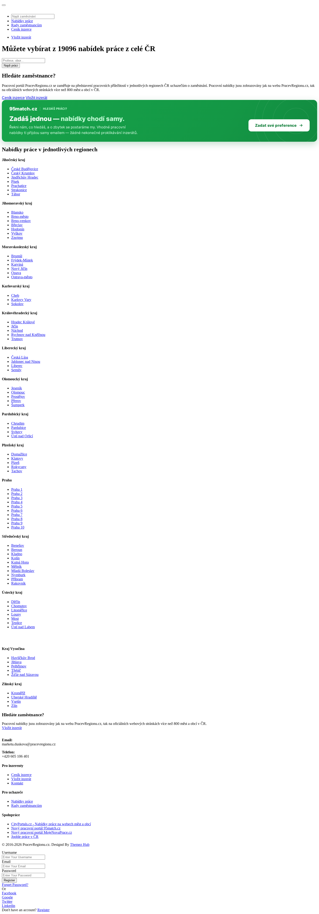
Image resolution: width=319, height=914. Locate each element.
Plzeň (15, 463)
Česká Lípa (19, 357)
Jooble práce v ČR (25, 837)
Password (9, 871)
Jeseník (16, 388)
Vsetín (16, 701)
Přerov (16, 401)
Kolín (15, 558)
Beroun (16, 550)
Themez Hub (79, 845)
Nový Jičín (19, 269)
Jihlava (16, 662)
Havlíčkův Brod (23, 658)
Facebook (9, 893)
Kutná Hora (20, 562)
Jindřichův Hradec (24, 177)
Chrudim (17, 423)
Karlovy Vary (21, 300)
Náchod (17, 330)
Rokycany (18, 467)
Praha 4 (16, 502)
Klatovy (17, 458)
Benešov (17, 545)
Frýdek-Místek (22, 260)
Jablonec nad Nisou (25, 361)
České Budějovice (24, 169)
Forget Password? (15, 885)
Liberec (16, 366)
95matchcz (23, 109)
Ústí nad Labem (23, 627)
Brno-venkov (21, 221)
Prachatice (18, 186)
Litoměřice (19, 610)
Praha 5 (16, 506)
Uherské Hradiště (24, 697)
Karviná (17, 264)
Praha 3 (16, 498)
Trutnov (17, 339)
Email (6, 862)
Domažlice (19, 454)
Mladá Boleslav (22, 571)
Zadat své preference (276, 125)
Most (15, 619)
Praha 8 (16, 519)
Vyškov (16, 233)
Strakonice (19, 190)
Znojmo (17, 238)
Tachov (16, 471)
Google (7, 897)
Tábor (15, 194)
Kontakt (17, 783)
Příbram (17, 579)
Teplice (16, 623)
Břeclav (17, 225)
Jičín (14, 326)
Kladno (16, 554)
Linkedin (8, 906)
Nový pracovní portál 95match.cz (35, 828)
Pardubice (18, 428)
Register (9, 880)
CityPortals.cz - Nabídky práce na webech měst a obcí (51, 824)
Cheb (15, 295)
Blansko (17, 212)
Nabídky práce (22, 21)
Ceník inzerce (21, 29)
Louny (16, 614)
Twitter (7, 901)
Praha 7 (16, 515)
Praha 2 (16, 494)
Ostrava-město (21, 277)
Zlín (14, 706)
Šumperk (18, 405)
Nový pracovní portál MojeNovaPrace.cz (41, 832)
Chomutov (19, 606)
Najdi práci (11, 65)
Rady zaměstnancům (26, 25)
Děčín (15, 602)
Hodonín (17, 229)
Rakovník (18, 583)
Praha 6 (16, 510)
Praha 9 (16, 523)
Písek (15, 182)
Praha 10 (17, 527)
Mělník (16, 566)
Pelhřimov (18, 666)
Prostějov (18, 397)
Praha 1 (16, 489)
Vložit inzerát (21, 37)
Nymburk (18, 575)
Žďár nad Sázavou (25, 675)
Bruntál (16, 256)
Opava (16, 273)
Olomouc (18, 392)
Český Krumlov (23, 173)
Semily (16, 370)
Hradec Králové (23, 322)
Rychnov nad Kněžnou (28, 335)
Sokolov (17, 304)
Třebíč (16, 670)
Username (9, 852)
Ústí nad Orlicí (22, 436)
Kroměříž (18, 693)
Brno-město (19, 217)
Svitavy (16, 432)
